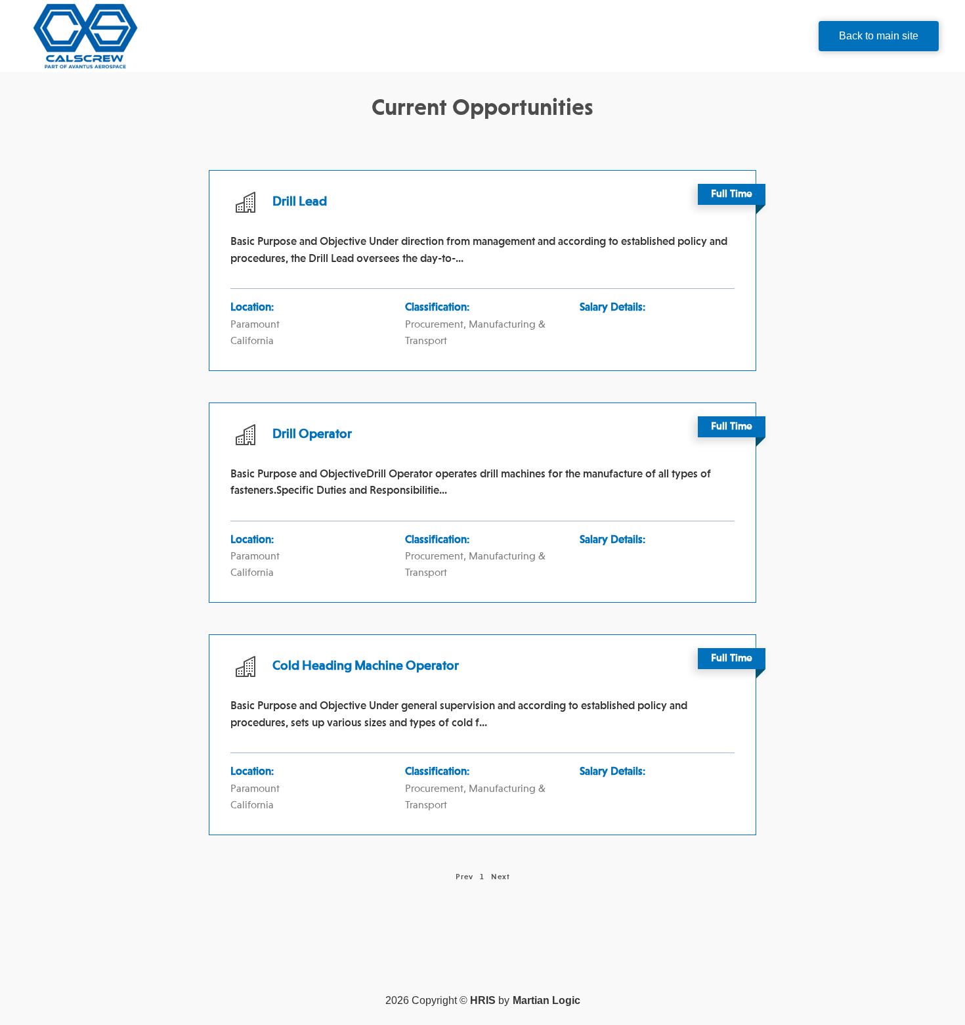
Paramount (255, 325)
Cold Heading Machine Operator (365, 666)
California (252, 341)
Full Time (731, 194)
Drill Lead (299, 202)
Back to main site (878, 35)
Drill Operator (312, 434)
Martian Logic (546, 1000)
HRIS (483, 1000)
